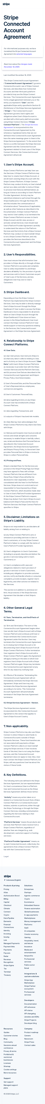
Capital (6, 902)
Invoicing (7, 934)
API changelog (30, 1013)
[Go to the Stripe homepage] (6, 876)
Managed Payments (12, 943)
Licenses (7, 1063)
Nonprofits (28, 956)
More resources (10, 1073)
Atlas (6, 892)
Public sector (29, 965)
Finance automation (32, 908)
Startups (27, 892)
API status (28, 1010)
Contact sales (30, 1045)
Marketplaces (29, 918)
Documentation (30, 1004)
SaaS (26, 928)
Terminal (7, 972)
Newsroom (28, 1039)
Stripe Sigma (9, 965)
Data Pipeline (9, 918)
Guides (6, 1032)
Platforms (28, 924)
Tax (5, 968)
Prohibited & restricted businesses (9, 1057)
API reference (29, 1007)
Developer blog (30, 1023)
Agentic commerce (32, 895)
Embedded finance (31, 905)
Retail (26, 968)
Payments (8, 950)
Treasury (7, 975)
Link (5, 940)
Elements (7, 921)
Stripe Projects (30, 1020)
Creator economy (31, 934)
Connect (7, 911)
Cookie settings (10, 1069)
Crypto (6, 915)
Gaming (27, 937)
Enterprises (29, 889)
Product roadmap (31, 1032)
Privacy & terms (10, 1051)
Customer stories (11, 1035)
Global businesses (31, 911)
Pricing (6, 889)
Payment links (9, 946)
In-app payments (31, 915)
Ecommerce (29, 902)
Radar (6, 956)
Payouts (7, 953)
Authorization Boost (12, 895)
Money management (32, 921)
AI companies (29, 931)
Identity (7, 930)
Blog (5, 1039)
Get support (9, 1082)
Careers (27, 1035)
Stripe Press (29, 1042)
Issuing (6, 937)
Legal (6, 856)
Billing (6, 899)
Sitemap (7, 1066)
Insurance (28, 946)
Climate (7, 908)
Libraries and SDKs (31, 1017)
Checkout (8, 905)
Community (8, 1042)
